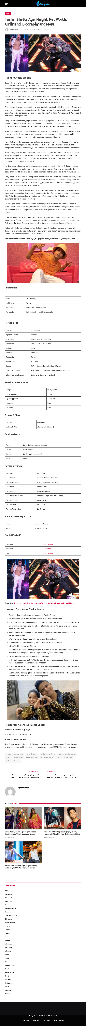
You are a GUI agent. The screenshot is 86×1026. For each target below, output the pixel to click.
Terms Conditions (59, 1020)
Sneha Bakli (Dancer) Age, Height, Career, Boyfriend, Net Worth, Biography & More (20, 833)
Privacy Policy (46, 1020)
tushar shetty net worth (14, 757)
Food (6, 937)
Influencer (8, 944)
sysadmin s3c (15, 30)
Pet (6, 962)
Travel (7, 987)
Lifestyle (8, 951)
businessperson (10, 908)
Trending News (10, 990)
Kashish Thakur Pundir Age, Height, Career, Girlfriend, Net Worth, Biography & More (21, 867)
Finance (8, 930)
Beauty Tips (9, 898)
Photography (9, 965)
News (7, 958)
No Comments (36, 30)
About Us (26, 1020)
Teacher (8, 980)
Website (8, 994)
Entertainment (10, 923)
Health (7, 940)
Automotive (9, 894)
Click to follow (48, 544)
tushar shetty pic (32, 757)
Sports (7, 976)
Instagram (8, 947)
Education (8, 919)
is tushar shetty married (14, 754)
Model (7, 955)
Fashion (7, 926)
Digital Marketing (11, 915)
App (6, 891)
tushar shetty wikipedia (64, 757)
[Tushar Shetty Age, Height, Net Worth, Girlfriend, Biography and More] (43, 53)
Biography (8, 901)
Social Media (9, 972)
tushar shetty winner (13, 761)
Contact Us (35, 1020)
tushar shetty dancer (48, 754)
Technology (9, 983)
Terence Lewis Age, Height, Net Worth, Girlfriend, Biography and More (44, 603)
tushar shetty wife (46, 757)
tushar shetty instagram (67, 754)
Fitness (7, 933)
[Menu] (6, 3)
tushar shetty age (32, 754)
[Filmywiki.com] (43, 3)
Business (8, 905)
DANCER (8, 13)
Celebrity (8, 912)
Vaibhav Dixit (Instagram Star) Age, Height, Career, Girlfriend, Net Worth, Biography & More (62, 833)
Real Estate (9, 969)
